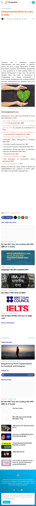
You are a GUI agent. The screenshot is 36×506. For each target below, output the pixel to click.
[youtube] (21, 490)
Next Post (31, 338)
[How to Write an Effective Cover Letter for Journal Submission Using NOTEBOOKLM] (6, 463)
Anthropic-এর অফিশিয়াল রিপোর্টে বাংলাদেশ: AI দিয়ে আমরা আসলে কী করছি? (22, 435)
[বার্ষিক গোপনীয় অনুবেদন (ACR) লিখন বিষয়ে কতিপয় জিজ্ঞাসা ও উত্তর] (6, 419)
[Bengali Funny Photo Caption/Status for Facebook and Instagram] (18, 352)
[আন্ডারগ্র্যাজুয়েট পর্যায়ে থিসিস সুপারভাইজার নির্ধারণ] (18, 257)
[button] (2, 2)
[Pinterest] (22, 217)
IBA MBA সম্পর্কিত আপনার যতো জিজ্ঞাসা (13, 293)
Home (2, 8)
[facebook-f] (14, 490)
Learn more (11, 498)
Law (12, 212)
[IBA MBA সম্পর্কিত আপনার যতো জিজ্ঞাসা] (18, 280)
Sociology (17, 212)
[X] (15, 217)
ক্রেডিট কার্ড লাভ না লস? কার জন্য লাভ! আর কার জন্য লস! (23, 426)
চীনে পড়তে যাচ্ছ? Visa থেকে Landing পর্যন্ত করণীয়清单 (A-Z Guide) (17, 245)
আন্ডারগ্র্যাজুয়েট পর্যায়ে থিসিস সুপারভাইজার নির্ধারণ (15, 270)
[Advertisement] (18, 41)
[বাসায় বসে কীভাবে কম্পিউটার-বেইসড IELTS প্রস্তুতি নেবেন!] (18, 303)
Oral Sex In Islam (17, 408)
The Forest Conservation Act (13, 156)
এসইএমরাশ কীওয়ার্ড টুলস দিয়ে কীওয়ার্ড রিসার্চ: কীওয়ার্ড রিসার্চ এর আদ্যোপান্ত (22, 444)
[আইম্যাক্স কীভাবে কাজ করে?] (6, 454)
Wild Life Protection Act (11, 164)
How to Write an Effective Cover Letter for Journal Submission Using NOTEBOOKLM (22, 462)
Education (8, 8)
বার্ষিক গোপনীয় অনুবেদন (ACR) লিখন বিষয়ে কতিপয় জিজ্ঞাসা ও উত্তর (22, 418)
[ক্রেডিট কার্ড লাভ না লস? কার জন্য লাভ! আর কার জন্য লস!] (6, 428)
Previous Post (5, 338)
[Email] (26, 217)
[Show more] (30, 217)
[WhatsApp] (19, 217)
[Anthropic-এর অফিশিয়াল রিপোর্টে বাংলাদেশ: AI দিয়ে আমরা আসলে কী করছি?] (6, 436)
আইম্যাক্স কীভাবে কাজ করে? (18, 452)
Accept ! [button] (6, 502)
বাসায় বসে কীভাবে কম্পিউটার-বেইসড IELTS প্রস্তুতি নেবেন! (16, 317)
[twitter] (18, 490)
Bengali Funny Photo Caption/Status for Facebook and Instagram (16, 365)
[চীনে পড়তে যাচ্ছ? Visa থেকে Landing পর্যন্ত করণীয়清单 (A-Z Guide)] (18, 232)
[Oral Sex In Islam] (6, 410)
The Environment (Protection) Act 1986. (16, 137)
